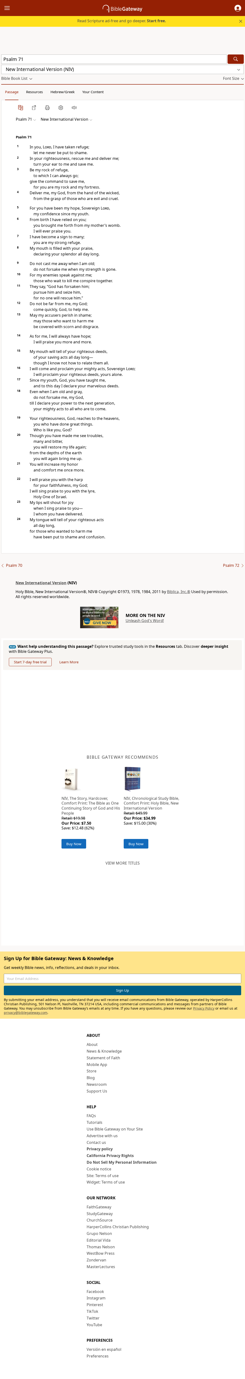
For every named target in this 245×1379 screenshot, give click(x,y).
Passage (11, 91)
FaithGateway (99, 1207)
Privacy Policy (203, 1008)
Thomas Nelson (101, 1246)
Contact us (96, 1142)
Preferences (98, 1356)
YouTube (94, 1324)
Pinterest (95, 1304)
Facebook (95, 1291)
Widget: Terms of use (106, 1182)
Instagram (96, 1298)
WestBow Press (101, 1253)
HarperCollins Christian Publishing (118, 1226)
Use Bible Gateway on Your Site (115, 1129)
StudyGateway (100, 1213)
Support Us (97, 1091)
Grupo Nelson (99, 1233)
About (92, 1044)
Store (91, 1071)
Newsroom (97, 1084)
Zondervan (96, 1260)
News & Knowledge (104, 1051)
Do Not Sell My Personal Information (122, 1162)
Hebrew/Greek (62, 91)
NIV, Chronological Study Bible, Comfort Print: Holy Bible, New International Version (151, 803)
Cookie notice (99, 1169)
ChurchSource (99, 1220)
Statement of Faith (103, 1057)
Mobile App (97, 1064)
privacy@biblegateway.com (25, 1012)
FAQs (91, 1115)
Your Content (93, 91)
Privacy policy (100, 1149)
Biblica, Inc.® (178, 591)
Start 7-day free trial (30, 662)
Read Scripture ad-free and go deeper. (121, 20)
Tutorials (94, 1122)
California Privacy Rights (110, 1155)
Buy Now (73, 843)
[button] (237, 8)
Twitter (93, 1318)
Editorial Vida (99, 1240)
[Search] (236, 59)
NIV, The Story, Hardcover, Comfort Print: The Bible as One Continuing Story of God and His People (90, 806)
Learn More (68, 662)
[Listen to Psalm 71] (74, 107)
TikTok (92, 1311)
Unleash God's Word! (145, 620)
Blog (91, 1077)
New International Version (41, 582)
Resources (34, 91)
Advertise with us (102, 1135)
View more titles (123, 863)
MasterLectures (101, 1266)
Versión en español (104, 1349)
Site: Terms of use (103, 1175)
